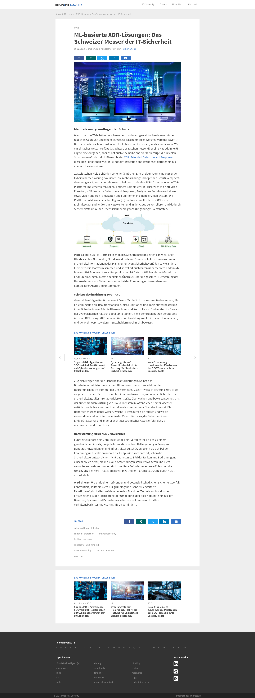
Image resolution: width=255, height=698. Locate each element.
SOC (57, 677)
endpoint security (107, 533)
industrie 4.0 (100, 677)
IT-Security (148, 4)
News (58, 14)
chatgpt (135, 667)
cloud (58, 672)
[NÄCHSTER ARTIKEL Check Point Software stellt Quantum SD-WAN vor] (195, 357)
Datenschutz (182, 695)
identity (97, 663)
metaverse (137, 672)
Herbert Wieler (129, 48)
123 (184, 647)
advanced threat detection (87, 528)
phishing (136, 663)
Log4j (134, 677)
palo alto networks (105, 550)
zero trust (79, 556)
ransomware (61, 667)
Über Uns (177, 4)
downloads (99, 667)
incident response (83, 539)
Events (163, 4)
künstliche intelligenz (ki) (86, 544)
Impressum (195, 695)
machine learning (82, 550)
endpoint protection (84, 533)
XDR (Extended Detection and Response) (148, 157)
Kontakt (192, 4)
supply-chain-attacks (104, 682)
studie (58, 682)
